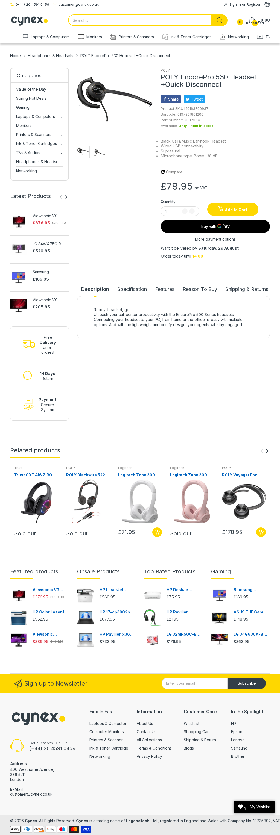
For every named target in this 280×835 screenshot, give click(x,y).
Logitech (125, 468)
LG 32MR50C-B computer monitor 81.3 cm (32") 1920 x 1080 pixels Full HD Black (184, 634)
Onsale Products (98, 571)
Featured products (34, 571)
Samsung (239, 748)
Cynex (31, 820)
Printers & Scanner (106, 739)
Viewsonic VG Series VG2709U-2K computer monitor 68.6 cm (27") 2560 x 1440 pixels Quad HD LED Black (51, 300)
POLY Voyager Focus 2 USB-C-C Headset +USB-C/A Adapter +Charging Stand (244, 475)
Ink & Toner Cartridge (108, 748)
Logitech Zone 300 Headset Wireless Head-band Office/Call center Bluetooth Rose (188, 475)
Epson (236, 731)
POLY (165, 70)
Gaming (221, 571)
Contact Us (146, 731)
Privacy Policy (149, 756)
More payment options (215, 239)
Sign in (235, 4)
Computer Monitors (106, 731)
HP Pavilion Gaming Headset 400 (183, 612)
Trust (18, 468)
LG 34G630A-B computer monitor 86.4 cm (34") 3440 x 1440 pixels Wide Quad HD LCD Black (251, 634)
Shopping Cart (197, 731)
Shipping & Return (200, 739)
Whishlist (191, 723)
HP (233, 723)
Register (254, 4)
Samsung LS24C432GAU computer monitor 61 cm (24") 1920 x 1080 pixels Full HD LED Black (50, 272)
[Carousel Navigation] (63, 197)
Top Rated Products (170, 571)
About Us (145, 723)
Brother (237, 756)
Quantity (168, 201)
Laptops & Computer (107, 723)
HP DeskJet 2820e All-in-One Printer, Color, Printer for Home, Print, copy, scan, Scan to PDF (184, 589)
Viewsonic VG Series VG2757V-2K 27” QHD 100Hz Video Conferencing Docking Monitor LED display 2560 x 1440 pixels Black (51, 216)
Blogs (189, 748)
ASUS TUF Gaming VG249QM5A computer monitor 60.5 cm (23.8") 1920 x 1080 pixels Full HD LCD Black (252, 612)
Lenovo (238, 739)
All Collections (149, 739)
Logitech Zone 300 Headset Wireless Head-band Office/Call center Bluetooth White (136, 475)
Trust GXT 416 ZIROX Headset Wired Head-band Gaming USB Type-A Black (35, 475)
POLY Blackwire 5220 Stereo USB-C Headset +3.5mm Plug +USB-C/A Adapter (88, 475)
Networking (99, 756)
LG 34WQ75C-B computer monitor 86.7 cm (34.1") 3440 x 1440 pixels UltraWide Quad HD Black (50, 244)
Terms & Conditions (154, 748)
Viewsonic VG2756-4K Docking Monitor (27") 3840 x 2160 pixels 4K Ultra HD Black (50, 634)
